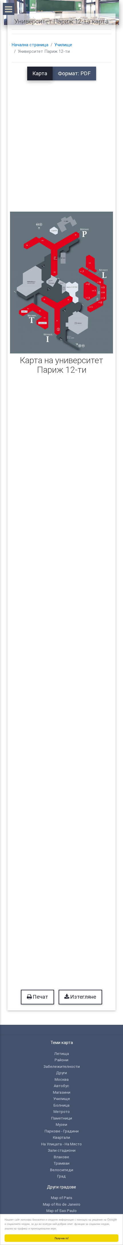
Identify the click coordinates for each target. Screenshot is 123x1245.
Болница (61, 1105)
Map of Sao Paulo (61, 1210)
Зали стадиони (62, 1150)
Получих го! (62, 1238)
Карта (39, 73)
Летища (61, 1053)
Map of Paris (61, 1197)
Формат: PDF (74, 73)
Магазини (61, 1092)
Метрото (61, 1111)
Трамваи (61, 1163)
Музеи (61, 1124)
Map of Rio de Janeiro (61, 1204)
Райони (61, 1060)
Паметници (61, 1118)
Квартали (61, 1137)
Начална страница (30, 44)
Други (61, 1072)
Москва (62, 1079)
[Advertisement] (61, 142)
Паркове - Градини (62, 1131)
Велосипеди (61, 1169)
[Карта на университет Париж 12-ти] (61, 282)
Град (61, 1176)
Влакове (61, 1157)
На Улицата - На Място (61, 1144)
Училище (63, 44)
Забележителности (61, 1066)
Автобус (61, 1085)
